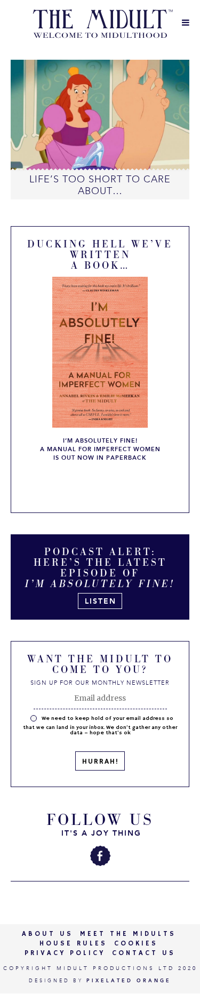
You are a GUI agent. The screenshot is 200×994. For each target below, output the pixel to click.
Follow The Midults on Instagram (127, 856)
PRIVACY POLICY (65, 953)
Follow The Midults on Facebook (100, 856)
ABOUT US (47, 934)
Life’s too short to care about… (100, 185)
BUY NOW (100, 483)
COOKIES (136, 943)
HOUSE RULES (73, 943)
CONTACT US (143, 953)
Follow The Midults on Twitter (73, 856)
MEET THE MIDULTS (128, 934)
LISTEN (100, 601)
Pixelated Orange (128, 980)
